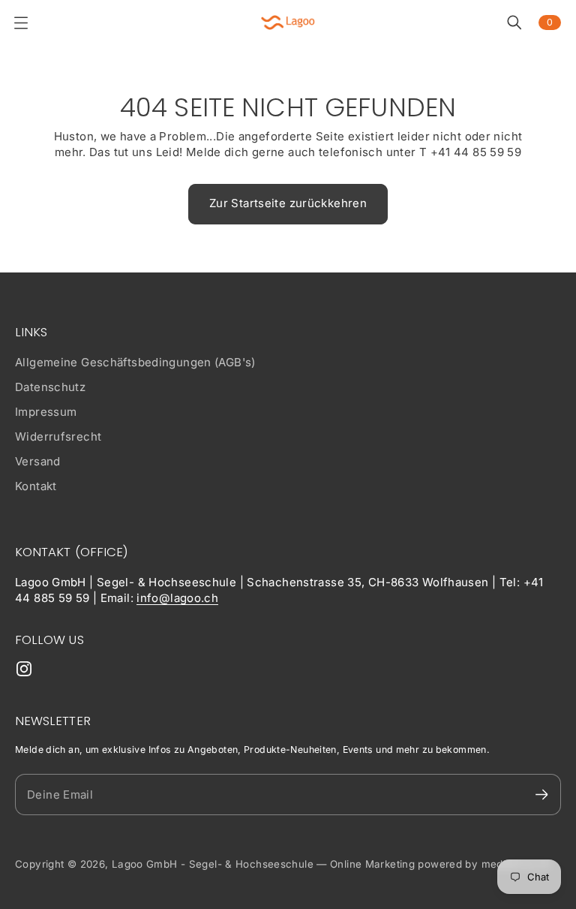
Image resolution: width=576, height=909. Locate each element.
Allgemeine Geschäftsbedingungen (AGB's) (135, 362)
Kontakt (36, 486)
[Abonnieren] (542, 794)
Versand (38, 461)
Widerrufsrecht (58, 436)
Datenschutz (50, 387)
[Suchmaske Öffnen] (515, 23)
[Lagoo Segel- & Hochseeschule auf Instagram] (24, 669)
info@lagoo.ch (177, 598)
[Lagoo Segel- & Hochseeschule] (288, 22)
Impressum (45, 412)
